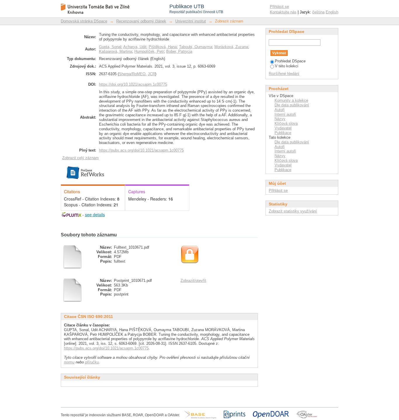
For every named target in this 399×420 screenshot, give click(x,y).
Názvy (280, 119)
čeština (318, 12)
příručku (92, 362)
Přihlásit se (279, 6)
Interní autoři (285, 114)
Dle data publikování (292, 105)
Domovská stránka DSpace (84, 21)
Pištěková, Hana (163, 47)
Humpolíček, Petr (149, 51)
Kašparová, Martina (115, 51)
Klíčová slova (286, 123)
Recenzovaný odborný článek (141, 21)
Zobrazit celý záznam (80, 158)
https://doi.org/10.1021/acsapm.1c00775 (133, 84)
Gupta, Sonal (110, 47)
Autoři (279, 110)
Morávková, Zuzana (231, 47)
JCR (151, 74)
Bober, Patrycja (179, 51)
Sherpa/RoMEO (132, 74)
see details (95, 214)
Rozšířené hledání (284, 73)
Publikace (283, 133)
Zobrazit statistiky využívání (293, 211)
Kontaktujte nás (283, 12)
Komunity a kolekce (291, 100)
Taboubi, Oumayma (195, 47)
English (332, 12)
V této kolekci (286, 66)
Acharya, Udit (134, 47)
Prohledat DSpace (290, 61)
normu (69, 362)
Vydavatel (283, 128)
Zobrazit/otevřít (193, 280)
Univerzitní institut (190, 21)
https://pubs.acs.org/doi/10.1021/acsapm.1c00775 (141, 150)
